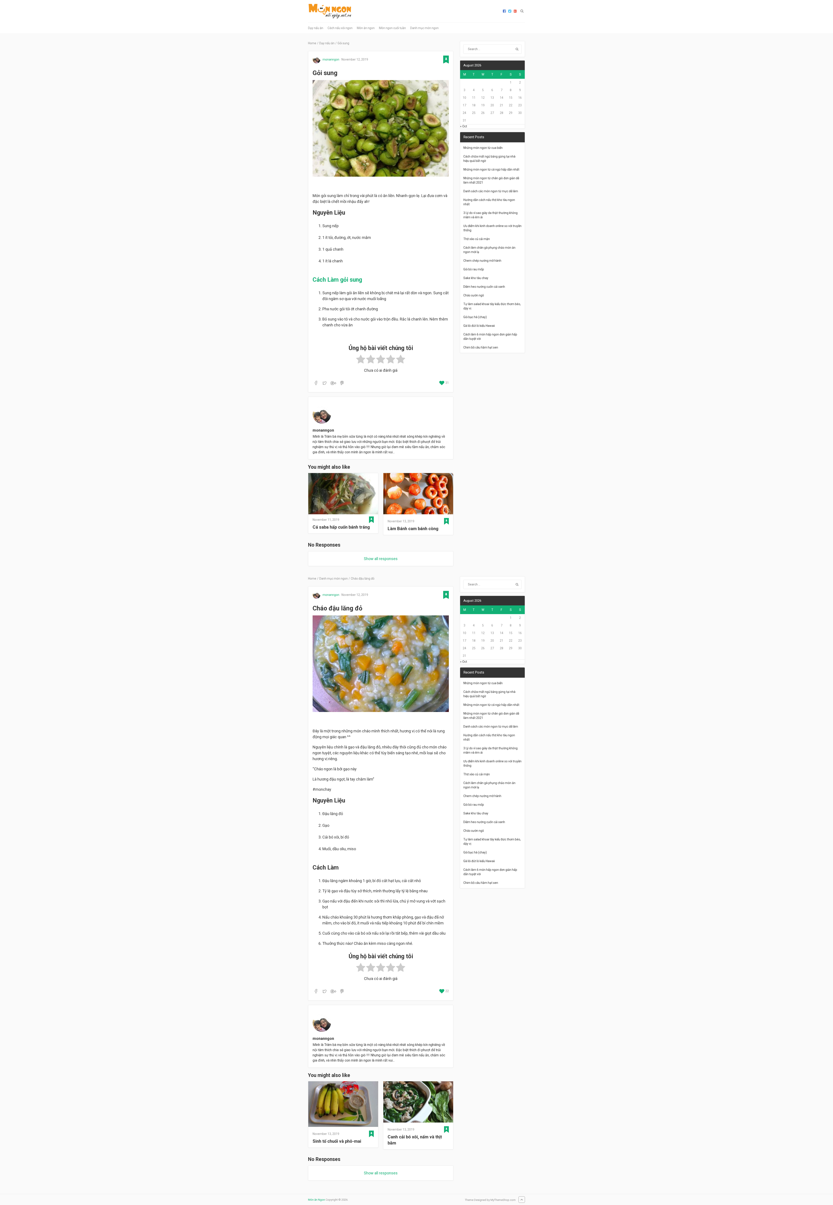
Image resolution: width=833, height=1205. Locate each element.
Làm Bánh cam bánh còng (413, 528)
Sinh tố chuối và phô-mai (337, 1141)
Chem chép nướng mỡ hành (482, 260)
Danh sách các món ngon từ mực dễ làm (490, 191)
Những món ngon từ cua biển (483, 148)
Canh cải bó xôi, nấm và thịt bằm (415, 1140)
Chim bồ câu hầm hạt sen (480, 347)
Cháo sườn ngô (473, 295)
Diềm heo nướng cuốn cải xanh (484, 286)
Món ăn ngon (366, 28)
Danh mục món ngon (424, 28)
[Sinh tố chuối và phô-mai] (343, 1104)
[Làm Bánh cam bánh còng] (418, 494)
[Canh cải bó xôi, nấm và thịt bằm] (418, 1102)
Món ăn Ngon (316, 1199)
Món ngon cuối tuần (392, 28)
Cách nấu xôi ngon (340, 28)
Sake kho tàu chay (475, 278)
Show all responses (381, 558)
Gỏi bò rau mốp (473, 269)
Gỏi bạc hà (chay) (475, 317)
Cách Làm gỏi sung (337, 279)
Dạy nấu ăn (315, 28)
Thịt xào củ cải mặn (476, 239)
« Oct (463, 126)
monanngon (331, 59)
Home (312, 43)
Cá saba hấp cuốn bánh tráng (341, 527)
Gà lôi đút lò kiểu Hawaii (479, 325)
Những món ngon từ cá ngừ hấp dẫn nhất (491, 169)
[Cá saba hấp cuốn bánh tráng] (343, 493)
